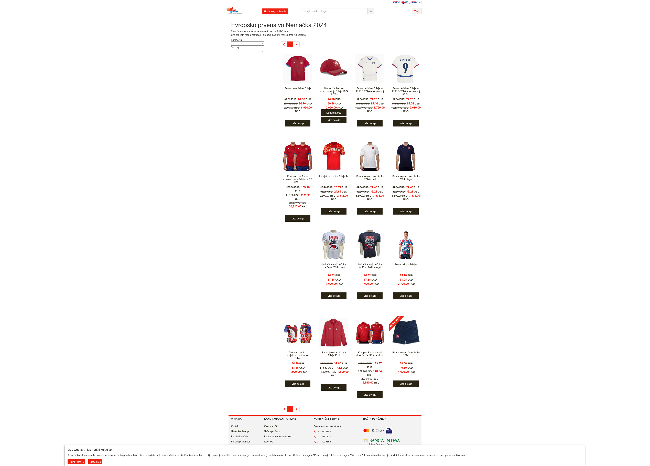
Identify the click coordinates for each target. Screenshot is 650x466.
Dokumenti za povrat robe (327, 426)
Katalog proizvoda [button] (276, 11)
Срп (418, 2)
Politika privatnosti (240, 441)
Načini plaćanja (272, 431)
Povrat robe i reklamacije (277, 436)
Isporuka (268, 441)
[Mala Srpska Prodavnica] (233, 11)
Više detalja (298, 123)
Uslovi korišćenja (240, 431)
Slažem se (95, 461)
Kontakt (235, 426)
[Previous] (284, 44)
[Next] (296, 44)
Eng (408, 2)
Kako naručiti (271, 426)
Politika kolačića (239, 436)
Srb (398, 2)
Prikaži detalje (76, 461)
